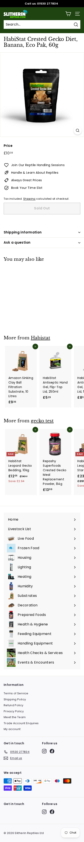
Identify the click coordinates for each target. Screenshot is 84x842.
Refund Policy (13, 705)
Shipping (29, 199)
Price (8, 145)
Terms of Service (16, 693)
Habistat (40, 338)
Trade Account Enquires (21, 723)
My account (12, 729)
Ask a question (17, 242)
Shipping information (23, 232)
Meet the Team (15, 717)
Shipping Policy (15, 699)
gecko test (42, 421)
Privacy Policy (14, 711)
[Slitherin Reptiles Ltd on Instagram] (44, 751)
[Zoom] (78, 130)
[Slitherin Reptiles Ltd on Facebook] (52, 751)
